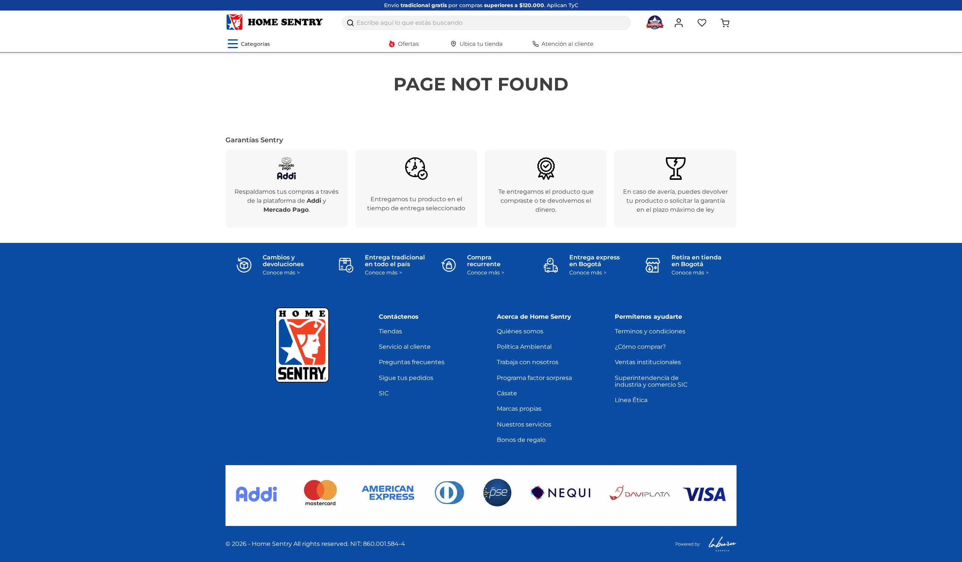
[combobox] (486, 23)
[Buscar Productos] (350, 23)
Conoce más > (281, 273)
